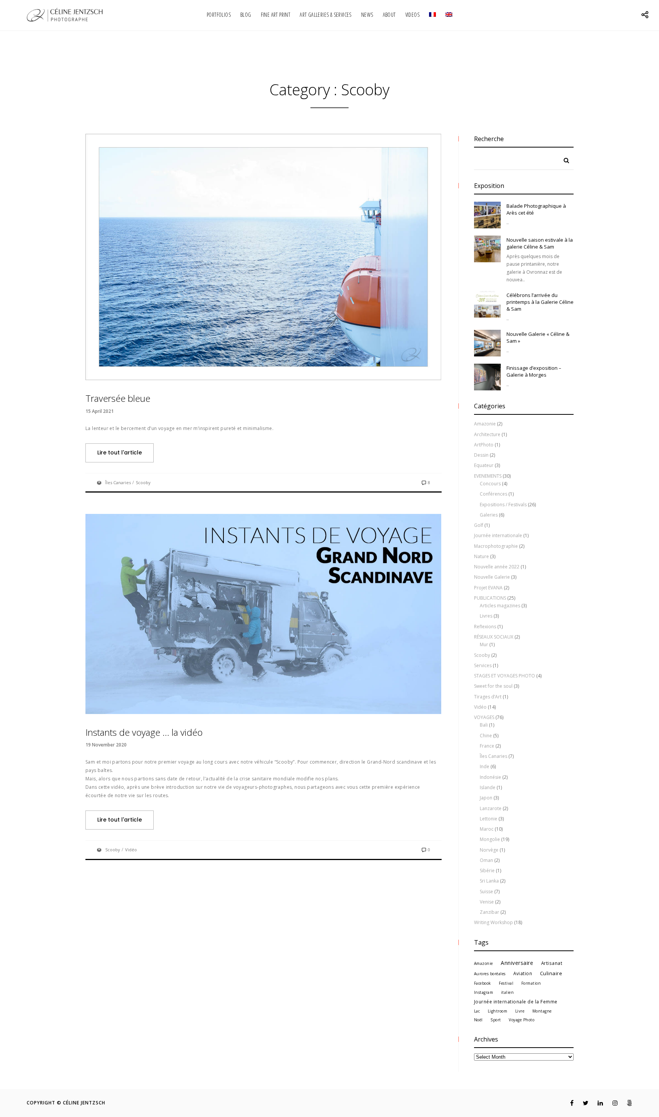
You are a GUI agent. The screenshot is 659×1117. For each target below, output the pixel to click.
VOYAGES (484, 717)
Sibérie (487, 870)
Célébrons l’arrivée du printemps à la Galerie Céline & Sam (540, 302)
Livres (486, 616)
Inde (484, 766)
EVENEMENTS (487, 476)
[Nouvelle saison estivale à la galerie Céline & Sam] (487, 249)
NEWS (367, 14)
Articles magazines (500, 605)
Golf (478, 525)
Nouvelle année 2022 (496, 566)
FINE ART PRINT (276, 14)
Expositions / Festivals (503, 504)
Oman (486, 860)
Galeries (489, 515)
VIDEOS (412, 14)
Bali (484, 725)
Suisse (486, 891)
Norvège (489, 850)
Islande (487, 787)
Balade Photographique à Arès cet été (536, 209)
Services (483, 665)
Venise (487, 902)
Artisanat (552, 963)
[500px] (625, 1103)
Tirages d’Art (487, 696)
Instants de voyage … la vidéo (144, 732)
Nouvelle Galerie (492, 577)
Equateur (483, 465)
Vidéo (131, 849)
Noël (478, 1019)
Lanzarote (490, 808)
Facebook (482, 983)
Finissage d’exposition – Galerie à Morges (533, 371)
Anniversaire (517, 962)
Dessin (481, 455)
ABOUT (389, 14)
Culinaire (551, 973)
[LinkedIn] (596, 1103)
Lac (477, 1011)
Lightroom (498, 1011)
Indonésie (490, 777)
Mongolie (490, 839)
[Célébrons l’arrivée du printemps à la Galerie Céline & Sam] (487, 304)
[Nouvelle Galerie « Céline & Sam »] (487, 343)
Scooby (143, 482)
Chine (486, 735)
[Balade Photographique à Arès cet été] (487, 215)
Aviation (522, 973)
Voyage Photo (521, 1019)
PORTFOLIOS (219, 14)
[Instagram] (611, 1103)
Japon (486, 797)
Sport (495, 1019)
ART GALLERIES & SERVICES (326, 14)
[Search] (564, 158)
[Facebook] (567, 1103)
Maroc (486, 829)
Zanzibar (489, 912)
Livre (520, 1011)
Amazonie (485, 423)
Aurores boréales (490, 973)
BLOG (245, 14)
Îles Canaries (118, 482)
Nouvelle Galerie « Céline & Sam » (537, 337)
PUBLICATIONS (490, 598)
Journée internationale (498, 535)
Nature (481, 556)
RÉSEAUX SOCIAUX (493, 637)
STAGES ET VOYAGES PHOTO (504, 675)
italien (507, 992)
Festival (506, 983)
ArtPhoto (483, 444)
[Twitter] (581, 1103)
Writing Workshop (493, 922)
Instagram (483, 992)
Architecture (487, 434)
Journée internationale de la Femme (516, 1001)
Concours (490, 483)
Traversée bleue (117, 398)
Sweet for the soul (493, 686)
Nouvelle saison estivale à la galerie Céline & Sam (539, 243)
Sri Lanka (489, 881)
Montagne (542, 1011)
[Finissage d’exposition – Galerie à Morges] (487, 377)
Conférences (493, 494)
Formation (531, 983)
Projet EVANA (488, 587)
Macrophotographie (496, 546)
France (487, 746)
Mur (484, 644)
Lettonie (488, 818)
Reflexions (485, 626)
